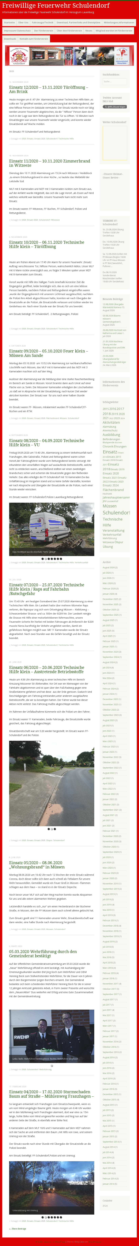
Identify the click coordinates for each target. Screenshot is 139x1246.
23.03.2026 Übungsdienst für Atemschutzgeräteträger (114, 359)
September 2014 (111, 1141)
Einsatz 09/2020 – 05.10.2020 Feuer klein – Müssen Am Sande (48, 353)
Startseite (9, 22)
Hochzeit (107, 493)
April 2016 (108, 1078)
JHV (104, 501)
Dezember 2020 (110, 836)
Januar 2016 (108, 1089)
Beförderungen (111, 439)
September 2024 (111, 657)
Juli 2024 (107, 667)
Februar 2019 (109, 920)
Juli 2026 (107, 572)
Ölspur (49, 840)
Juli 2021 (107, 820)
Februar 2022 (109, 794)
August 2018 (109, 941)
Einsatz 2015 (114, 456)
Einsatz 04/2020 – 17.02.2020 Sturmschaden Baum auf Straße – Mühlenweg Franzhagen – (51, 1094)
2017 (120, 408)
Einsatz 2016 (109, 460)
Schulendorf (51, 138)
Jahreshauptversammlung (119, 497)
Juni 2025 (107, 630)
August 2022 (109, 773)
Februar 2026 (109, 588)
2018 (107, 413)
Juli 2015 (107, 1110)
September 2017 (111, 994)
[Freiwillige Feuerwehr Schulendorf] (69, 55)
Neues (88, 30)
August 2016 (109, 1057)
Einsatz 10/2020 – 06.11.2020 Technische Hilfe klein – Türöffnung (46, 244)
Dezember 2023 (110, 699)
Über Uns (23, 22)
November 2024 (110, 651)
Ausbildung (111, 434)
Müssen (63, 418)
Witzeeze (55, 220)
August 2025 (109, 620)
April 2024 (108, 683)
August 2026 (109, 567)
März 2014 (108, 1173)
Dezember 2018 (110, 925)
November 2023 (110, 704)
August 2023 (109, 720)
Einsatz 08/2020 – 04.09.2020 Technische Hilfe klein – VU (46, 442)
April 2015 (108, 1125)
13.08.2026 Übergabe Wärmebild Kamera (113, 306)
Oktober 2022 (109, 762)
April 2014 (108, 1168)
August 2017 (109, 999)
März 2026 (108, 583)
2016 (112, 409)
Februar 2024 (109, 688)
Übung (108, 546)
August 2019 (109, 894)
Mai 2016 (107, 1073)
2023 (117, 418)
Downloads (10, 38)
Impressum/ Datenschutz (17, 30)
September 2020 (111, 852)
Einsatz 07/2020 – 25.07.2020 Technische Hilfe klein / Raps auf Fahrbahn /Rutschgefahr (46, 589)
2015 (106, 409)
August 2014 (109, 1147)
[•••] (51, 783)
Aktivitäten (111, 422)
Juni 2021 (107, 825)
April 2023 (108, 736)
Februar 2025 (109, 641)
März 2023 (108, 741)
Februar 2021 (109, 830)
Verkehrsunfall (81, 562)
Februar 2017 (109, 1031)
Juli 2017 (107, 1004)
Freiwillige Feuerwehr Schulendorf (56, 5)
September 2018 (111, 936)
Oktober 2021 (109, 804)
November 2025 (110, 604)
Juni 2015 (107, 1115)
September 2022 (111, 767)
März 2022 (108, 788)
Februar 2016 (109, 1083)
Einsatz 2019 (117, 469)
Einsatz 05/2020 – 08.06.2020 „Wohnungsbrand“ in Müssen (37, 865)
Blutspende (108, 442)
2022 (111, 418)
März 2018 (108, 967)
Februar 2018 (109, 973)
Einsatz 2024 (110, 485)
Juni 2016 (107, 1068)
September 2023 (111, 715)
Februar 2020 (109, 873)
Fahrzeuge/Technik (42, 22)
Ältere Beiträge (17, 1228)
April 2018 (108, 962)
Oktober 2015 (109, 1099)
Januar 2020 (108, 878)
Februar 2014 (109, 1178)
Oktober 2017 (109, 989)
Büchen (118, 442)
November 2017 (110, 983)
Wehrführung (45, 1069)
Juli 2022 (107, 778)
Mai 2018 (107, 957)
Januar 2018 (108, 978)
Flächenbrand (52, 418)
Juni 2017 (107, 1010)
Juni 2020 (107, 862)
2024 (123, 418)
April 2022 (108, 783)
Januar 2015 (108, 1136)
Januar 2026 (108, 593)
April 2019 (108, 915)
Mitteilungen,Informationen (119, 22)
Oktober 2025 (109, 609)
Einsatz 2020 (39, 138)
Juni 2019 (107, 904)
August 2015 (109, 1104)
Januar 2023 (108, 751)
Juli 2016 (107, 1062)
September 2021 (111, 809)
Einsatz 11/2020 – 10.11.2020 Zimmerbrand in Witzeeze (49, 163)
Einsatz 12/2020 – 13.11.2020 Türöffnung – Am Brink (48, 89)
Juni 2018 (107, 952)
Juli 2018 (107, 946)
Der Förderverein (43, 30)
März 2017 (108, 1025)
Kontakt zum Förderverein (34, 38)
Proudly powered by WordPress (50, 1241)
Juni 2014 (107, 1157)
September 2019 (111, 888)
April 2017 (108, 1020)
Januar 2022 (108, 799)
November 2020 (110, 841)
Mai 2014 (107, 1162)
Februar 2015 (109, 1131)
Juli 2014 (107, 1152)
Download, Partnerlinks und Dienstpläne (78, 22)
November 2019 (110, 883)
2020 (24, 138)
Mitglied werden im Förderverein (114, 30)
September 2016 (111, 1052)
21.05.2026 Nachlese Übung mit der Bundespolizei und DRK (114, 344)
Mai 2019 (107, 909)
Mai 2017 (107, 1015)
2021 (106, 418)
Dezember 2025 (110, 599)
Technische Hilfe (66, 138)
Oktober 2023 (109, 709)
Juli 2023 (107, 725)
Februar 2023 (109, 746)
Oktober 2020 (109, 846)
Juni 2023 (107, 730)
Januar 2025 (108, 646)
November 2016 (110, 1041)
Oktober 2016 (109, 1046)
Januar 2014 (108, 1183)
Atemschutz (110, 430)
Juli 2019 (107, 899)
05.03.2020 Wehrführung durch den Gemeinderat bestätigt (43, 953)
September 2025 (111, 614)
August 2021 (109, 815)
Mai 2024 (107, 678)
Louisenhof (112, 501)
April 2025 (108, 636)
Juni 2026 (107, 578)
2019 (114, 414)
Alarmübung (109, 426)
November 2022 (110, 757)
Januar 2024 (108, 694)
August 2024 (109, 662)
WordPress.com (95, 1241)
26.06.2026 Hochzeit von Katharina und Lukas (114, 332)
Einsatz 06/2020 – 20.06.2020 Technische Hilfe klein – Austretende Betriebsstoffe (46, 669)
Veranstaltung (113, 530)
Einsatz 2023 (116, 481)
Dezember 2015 (110, 1094)
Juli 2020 (107, 857)
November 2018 (110, 931)
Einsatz (30, 138)
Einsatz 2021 (110, 477)
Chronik (108, 446)
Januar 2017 (108, 1036)
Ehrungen (120, 446)
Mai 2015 (107, 1120)
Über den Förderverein (69, 30)
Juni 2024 (107, 672)
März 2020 (108, 867)
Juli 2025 (107, 625)
